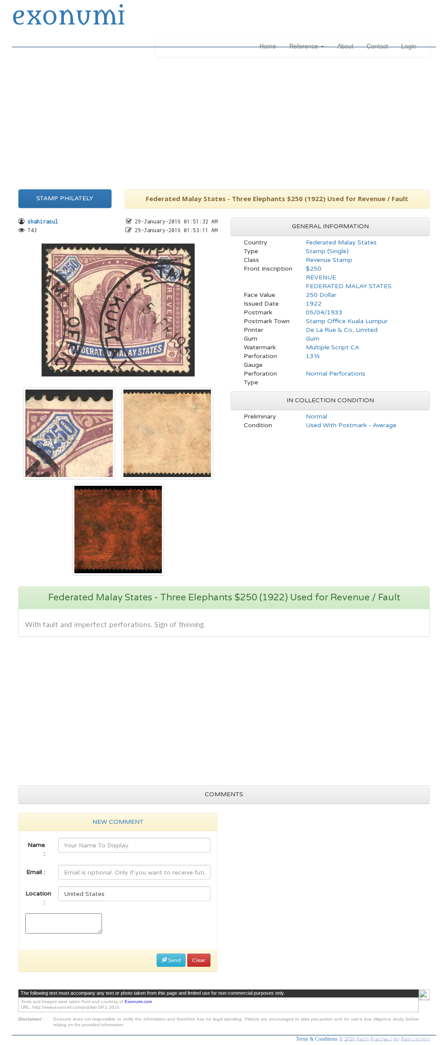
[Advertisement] (224, 121)
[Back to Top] (424, 994)
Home (267, 46)
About (345, 46)
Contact (377, 46)
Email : (35, 872)
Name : (36, 849)
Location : (38, 898)
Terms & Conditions (317, 1039)
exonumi (68, 16)
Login (408, 46)
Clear (199, 960)
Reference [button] (304, 46)
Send (174, 960)
